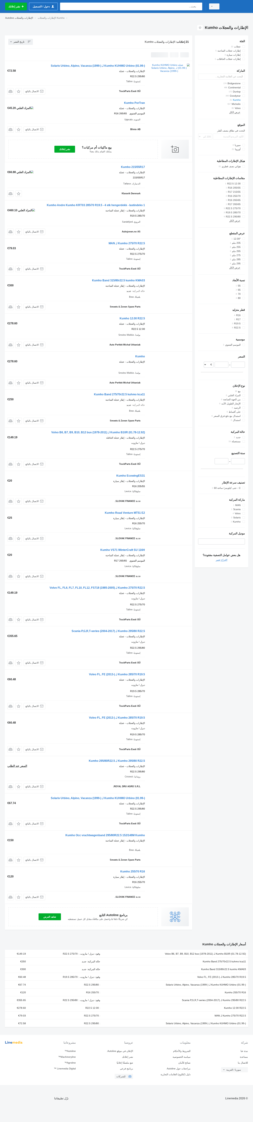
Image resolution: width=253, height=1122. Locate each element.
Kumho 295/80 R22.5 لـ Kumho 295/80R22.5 (117, 760)
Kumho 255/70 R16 (132, 871)
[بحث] (199, 6)
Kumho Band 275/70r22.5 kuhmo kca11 (119, 394)
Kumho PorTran (134, 102)
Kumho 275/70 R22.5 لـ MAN (127, 243)
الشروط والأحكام (181, 1051)
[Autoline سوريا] (236, 6)
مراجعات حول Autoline (178, 1068)
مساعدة (244, 1056)
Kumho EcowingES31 (130, 475)
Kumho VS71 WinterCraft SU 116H (122, 549)
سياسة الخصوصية (181, 1056)
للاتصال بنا (243, 1062)
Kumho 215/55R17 (133, 167)
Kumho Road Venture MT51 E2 (125, 512)
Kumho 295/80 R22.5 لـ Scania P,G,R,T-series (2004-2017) (108, 631)
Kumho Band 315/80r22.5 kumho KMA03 (118, 280)
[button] (18, 91)
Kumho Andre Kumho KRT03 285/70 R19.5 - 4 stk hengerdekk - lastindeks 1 (96, 205)
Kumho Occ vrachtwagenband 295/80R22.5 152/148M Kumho (105, 835)
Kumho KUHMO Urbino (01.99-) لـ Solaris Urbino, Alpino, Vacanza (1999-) (98, 65)
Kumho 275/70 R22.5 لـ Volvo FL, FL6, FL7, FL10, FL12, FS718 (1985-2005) (97, 587)
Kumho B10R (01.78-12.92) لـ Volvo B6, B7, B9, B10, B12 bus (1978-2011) (98, 432)
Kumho (140, 356)
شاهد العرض (49, 916)
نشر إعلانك (64, 149)
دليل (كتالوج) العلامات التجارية (175, 1074)
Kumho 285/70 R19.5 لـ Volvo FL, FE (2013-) (117, 674)
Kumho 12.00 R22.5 (132, 318)
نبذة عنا (244, 1051)
